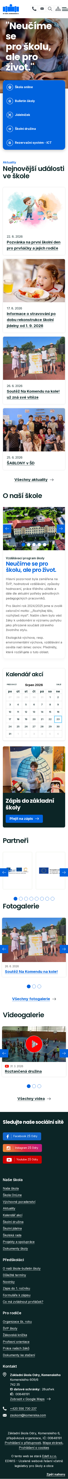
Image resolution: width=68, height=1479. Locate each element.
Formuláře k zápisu (16, 1295)
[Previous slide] (7, 528)
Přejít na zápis (21, 819)
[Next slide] (61, 528)
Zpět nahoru (55, 1474)
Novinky (9, 1282)
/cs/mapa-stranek (58, 8)
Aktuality (9, 1208)
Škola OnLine (12, 1195)
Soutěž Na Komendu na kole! (31, 971)
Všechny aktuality (31, 479)
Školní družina (13, 1222)
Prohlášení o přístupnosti (23, 1443)
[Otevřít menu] (65, 9)
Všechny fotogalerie (31, 999)
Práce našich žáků (16, 1348)
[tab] (23, 544)
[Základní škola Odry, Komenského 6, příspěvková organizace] (11, 9)
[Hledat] (50, 8)
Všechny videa (31, 1098)
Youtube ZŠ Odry (27, 1159)
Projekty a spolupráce (19, 1242)
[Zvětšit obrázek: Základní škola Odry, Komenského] (34, 528)
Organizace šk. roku (17, 1321)
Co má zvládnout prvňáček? (23, 1302)
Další (58, 684)
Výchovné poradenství (19, 1202)
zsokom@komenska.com (42, 8)
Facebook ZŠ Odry (25, 1136)
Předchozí (12, 684)
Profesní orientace (16, 1342)
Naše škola (11, 1188)
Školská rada (12, 1235)
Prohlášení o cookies (34, 1448)
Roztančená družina (23, 1071)
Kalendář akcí (12, 1215)
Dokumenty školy (15, 1248)
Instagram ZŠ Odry (26, 1147)
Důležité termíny (14, 1275)
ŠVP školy (10, 1328)
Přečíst (34, 243)
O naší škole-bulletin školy (22, 1268)
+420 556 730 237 (34, 8)
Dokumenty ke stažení (19, 1355)
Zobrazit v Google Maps (27, 1399)
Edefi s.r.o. (49, 1456)
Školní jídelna (12, 1228)
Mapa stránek (53, 1443)
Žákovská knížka (15, 1335)
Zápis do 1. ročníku (16, 1288)
